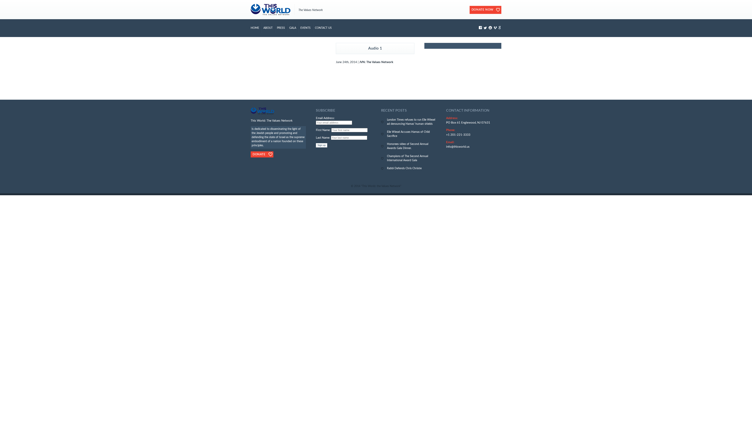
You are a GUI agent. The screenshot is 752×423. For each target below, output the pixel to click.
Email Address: (325, 118)
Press (281, 28)
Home (255, 28)
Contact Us (323, 28)
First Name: (323, 130)
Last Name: (323, 137)
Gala (292, 28)
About (268, 28)
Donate (259, 154)
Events (305, 28)
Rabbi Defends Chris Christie (404, 168)
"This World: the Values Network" (381, 186)
